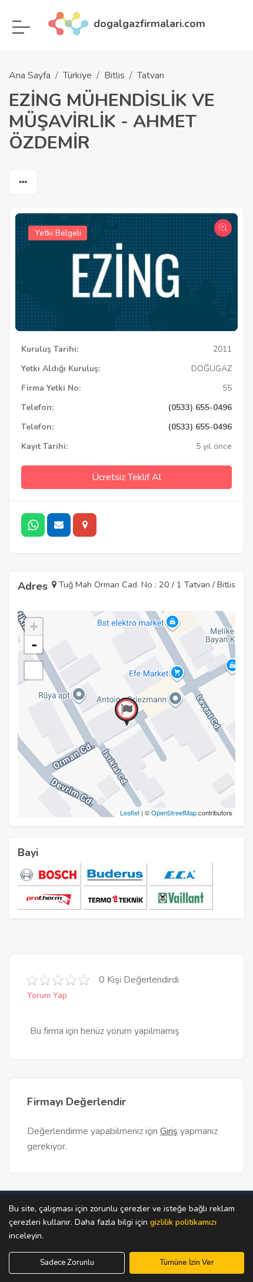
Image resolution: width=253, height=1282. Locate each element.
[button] (23, 182)
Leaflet (129, 812)
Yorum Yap (47, 995)
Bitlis (114, 75)
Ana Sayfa (30, 75)
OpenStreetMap (174, 812)
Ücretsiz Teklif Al (126, 477)
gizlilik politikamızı (183, 1222)
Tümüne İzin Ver (186, 1262)
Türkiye (77, 75)
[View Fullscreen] (33, 670)
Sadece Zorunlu (67, 1262)
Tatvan (150, 75)
